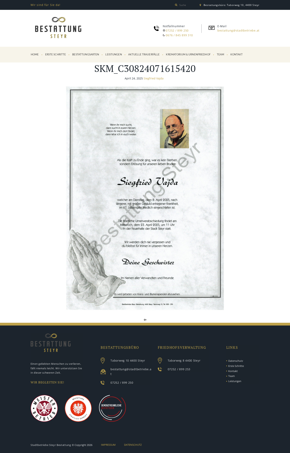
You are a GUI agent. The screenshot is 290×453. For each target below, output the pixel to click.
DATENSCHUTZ (133, 444)
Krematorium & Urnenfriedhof (188, 54)
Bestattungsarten (85, 54)
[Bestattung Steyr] (58, 28)
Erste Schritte (55, 54)
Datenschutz (235, 361)
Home (35, 54)
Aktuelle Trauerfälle (144, 54)
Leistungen (113, 54)
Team (220, 54)
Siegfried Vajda (154, 78)
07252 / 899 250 (177, 30)
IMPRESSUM (108, 444)
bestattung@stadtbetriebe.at (238, 30)
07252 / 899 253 (179, 369)
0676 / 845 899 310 (179, 35)
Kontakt (236, 54)
